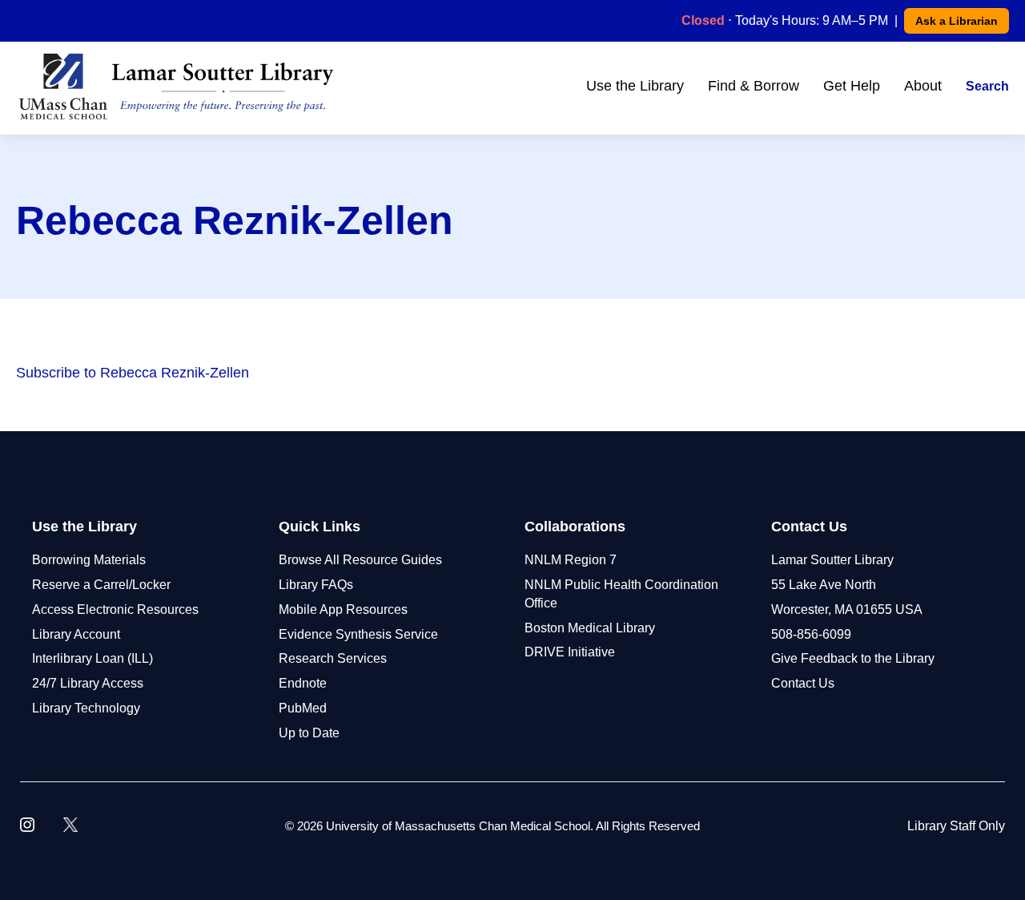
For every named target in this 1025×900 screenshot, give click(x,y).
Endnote (303, 683)
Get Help (851, 86)
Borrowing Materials (89, 560)
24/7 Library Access (87, 683)
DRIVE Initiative (570, 652)
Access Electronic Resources (115, 609)
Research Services (333, 658)
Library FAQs (316, 584)
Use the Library (635, 86)
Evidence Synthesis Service (358, 634)
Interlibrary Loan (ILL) (92, 658)
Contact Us (802, 683)
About (923, 86)
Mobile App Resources (343, 609)
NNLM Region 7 (571, 560)
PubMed (303, 708)
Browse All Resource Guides (360, 560)
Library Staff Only (956, 826)
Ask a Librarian (956, 20)
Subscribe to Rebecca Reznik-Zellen (132, 373)
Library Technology (86, 708)
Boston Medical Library (590, 628)
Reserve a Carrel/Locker (101, 584)
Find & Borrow (753, 86)
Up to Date (309, 733)
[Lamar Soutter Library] (176, 86)
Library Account (76, 634)
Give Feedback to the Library (853, 658)
